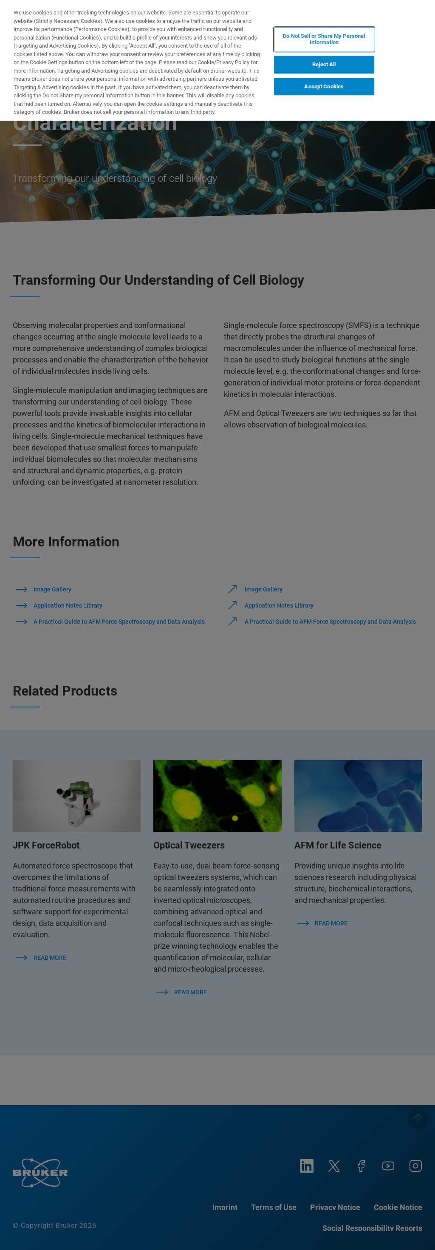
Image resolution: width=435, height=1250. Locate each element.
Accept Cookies (324, 86)
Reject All (324, 64)
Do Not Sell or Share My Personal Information (324, 39)
